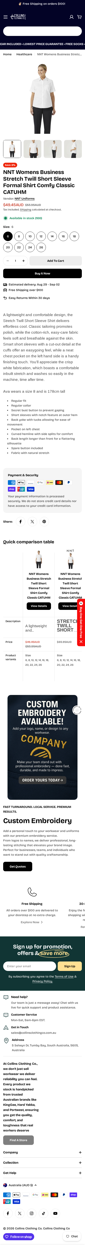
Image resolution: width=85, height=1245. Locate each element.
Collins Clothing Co (28, 1228)
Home (7, 54)
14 (52, 236)
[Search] (76, 31)
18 (74, 236)
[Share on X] (32, 521)
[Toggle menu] (5, 17)
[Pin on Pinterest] (44, 521)
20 (8, 247)
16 (63, 236)
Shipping (25, 209)
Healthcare (24, 54)
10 (30, 236)
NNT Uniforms (25, 198)
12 (41, 236)
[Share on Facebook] (20, 521)
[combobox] (42, 31)
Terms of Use (64, 976)
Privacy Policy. (42, 981)
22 (19, 247)
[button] (81, 622)
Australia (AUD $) (21, 1185)
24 (30, 247)
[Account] (71, 17)
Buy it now (42, 273)
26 (41, 247)
